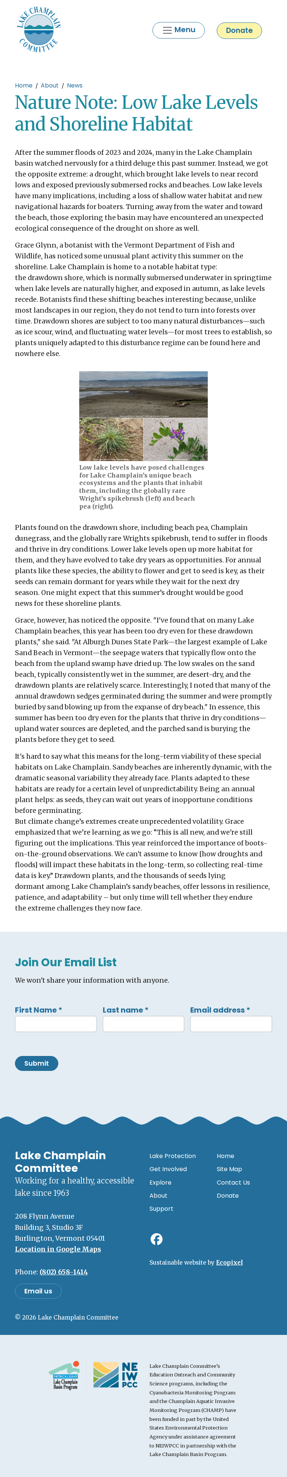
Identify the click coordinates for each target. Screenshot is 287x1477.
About (50, 85)
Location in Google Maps (58, 1249)
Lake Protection (172, 1156)
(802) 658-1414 (64, 1272)
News (75, 85)
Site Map (229, 1169)
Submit (36, 1063)
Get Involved (168, 1169)
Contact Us (233, 1182)
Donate (239, 30)
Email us (38, 1291)
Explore (160, 1182)
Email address (220, 1010)
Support (161, 1208)
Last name (126, 1010)
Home (24, 85)
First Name (38, 1010)
